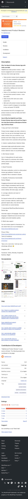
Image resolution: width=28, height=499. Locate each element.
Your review (4, 421)
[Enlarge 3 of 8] (11, 285)
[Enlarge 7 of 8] (24, 280)
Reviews (5, 46)
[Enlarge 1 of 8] (11, 263)
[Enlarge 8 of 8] (24, 291)
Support (5, 57)
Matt (3, 468)
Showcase (17, 440)
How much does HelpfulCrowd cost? (11, 306)
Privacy (3, 448)
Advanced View (5, 397)
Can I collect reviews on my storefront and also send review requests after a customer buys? (9, 317)
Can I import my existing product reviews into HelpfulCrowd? (10, 310)
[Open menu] (25, 2)
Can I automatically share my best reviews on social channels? (10, 339)
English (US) (24, 380)
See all (25, 421)
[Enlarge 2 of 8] (11, 271)
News (2, 443)
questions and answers (21, 389)
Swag (17, 460)
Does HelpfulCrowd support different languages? (8, 323)
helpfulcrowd (6, 32)
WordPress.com (6, 465)
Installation (6, 49)
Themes (17, 443)
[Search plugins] (16, 16)
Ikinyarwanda (8, 479)
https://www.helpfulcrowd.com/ (9, 228)
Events (16, 455)
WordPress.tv (5, 460)
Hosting (3, 446)
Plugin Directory (5, 6)
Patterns (17, 448)
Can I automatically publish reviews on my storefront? (8, 334)
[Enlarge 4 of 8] (11, 292)
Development (6, 53)
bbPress (4, 470)
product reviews (22, 386)
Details (5, 42)
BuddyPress (5, 473)
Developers (4, 458)
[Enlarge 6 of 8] (24, 272)
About (3, 440)
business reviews (22, 384)
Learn (2, 453)
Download (4, 36)
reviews (16, 392)
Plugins (16, 446)
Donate (17, 458)
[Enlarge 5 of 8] (24, 263)
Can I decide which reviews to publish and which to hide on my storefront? (11, 328)
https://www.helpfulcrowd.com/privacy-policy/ (13, 234)
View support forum (6, 432)
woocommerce (22, 392)
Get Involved (18, 453)
